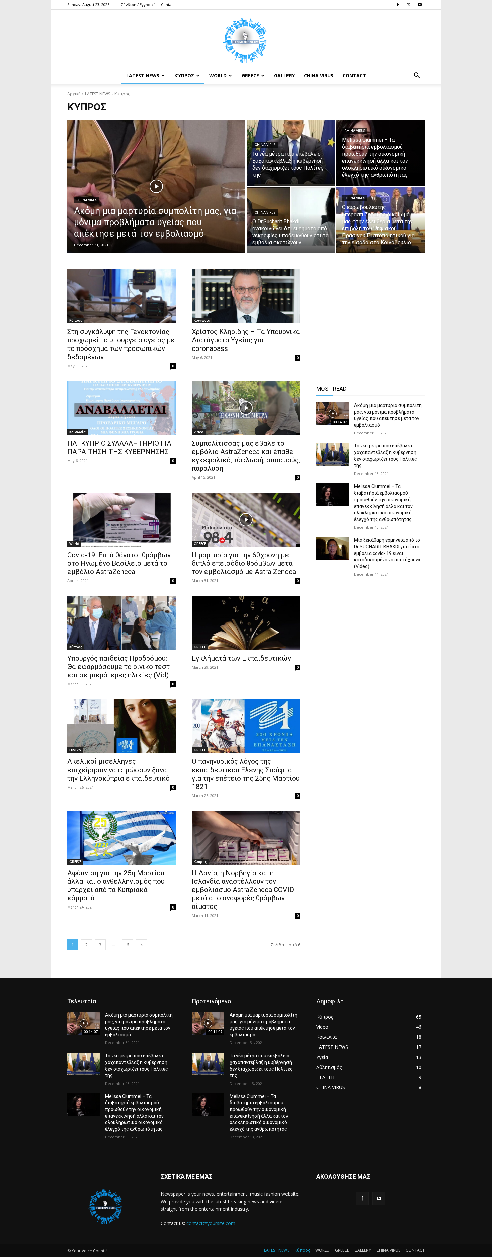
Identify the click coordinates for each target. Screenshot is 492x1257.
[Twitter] (409, 4)
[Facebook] (398, 4)
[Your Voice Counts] (246, 38)
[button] (417, 76)
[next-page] (141, 944)
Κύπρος (184, 75)
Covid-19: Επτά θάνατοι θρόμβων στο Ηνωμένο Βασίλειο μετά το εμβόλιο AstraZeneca (119, 563)
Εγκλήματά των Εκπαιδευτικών (241, 658)
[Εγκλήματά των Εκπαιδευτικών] (246, 623)
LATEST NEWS (142, 75)
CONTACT (354, 75)
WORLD (218, 75)
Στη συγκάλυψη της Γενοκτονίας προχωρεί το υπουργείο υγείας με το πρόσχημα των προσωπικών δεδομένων (121, 344)
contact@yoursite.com (210, 1223)
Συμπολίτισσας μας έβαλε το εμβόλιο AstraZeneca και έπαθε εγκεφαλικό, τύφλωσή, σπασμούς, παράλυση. (246, 455)
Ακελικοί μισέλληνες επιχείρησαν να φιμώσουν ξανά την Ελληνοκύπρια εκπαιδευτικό (118, 769)
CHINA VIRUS (318, 75)
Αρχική (74, 94)
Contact (168, 4)
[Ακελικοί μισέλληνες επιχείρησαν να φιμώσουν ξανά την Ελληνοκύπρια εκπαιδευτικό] (121, 726)
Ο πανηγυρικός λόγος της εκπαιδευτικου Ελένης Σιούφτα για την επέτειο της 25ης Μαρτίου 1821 (246, 774)
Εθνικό (75, 750)
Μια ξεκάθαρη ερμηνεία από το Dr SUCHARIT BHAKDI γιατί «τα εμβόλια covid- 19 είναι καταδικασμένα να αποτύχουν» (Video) (387, 553)
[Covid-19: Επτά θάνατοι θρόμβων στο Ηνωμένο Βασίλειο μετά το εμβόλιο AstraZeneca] (121, 520)
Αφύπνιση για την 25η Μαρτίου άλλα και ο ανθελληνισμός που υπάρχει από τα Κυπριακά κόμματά (116, 885)
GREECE (250, 75)
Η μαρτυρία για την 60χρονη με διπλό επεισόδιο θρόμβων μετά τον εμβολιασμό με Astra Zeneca (244, 563)
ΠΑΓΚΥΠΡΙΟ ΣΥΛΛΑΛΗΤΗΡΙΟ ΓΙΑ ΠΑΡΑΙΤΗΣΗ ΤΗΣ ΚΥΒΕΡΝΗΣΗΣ (119, 447)
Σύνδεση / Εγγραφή (138, 4)
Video (198, 432)
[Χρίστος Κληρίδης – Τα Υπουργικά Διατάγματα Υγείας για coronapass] (246, 296)
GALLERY (284, 75)
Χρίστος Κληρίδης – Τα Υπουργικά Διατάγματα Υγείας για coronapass (246, 340)
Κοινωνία (202, 320)
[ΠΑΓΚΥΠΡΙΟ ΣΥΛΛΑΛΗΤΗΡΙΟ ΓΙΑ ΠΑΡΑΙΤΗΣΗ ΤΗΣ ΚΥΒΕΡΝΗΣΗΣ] (121, 408)
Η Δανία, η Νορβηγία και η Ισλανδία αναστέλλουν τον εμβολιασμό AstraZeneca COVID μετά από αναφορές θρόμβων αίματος (243, 890)
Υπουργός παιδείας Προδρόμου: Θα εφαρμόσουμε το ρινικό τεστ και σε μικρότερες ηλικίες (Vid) (118, 666)
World (74, 543)
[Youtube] (420, 4)
